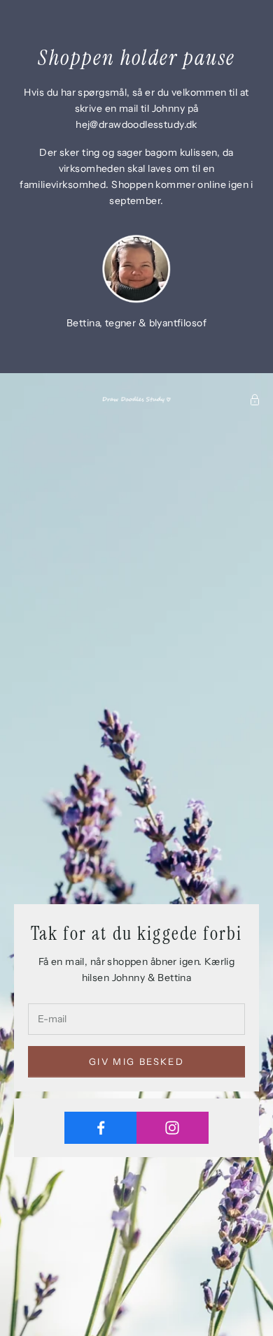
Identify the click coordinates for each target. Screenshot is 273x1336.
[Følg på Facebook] (100, 1127)
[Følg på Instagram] (173, 1127)
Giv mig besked (136, 1061)
